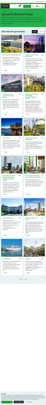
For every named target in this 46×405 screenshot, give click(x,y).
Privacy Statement (34, 399)
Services (41, 31)
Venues (34, 31)
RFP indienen (27, 6)
